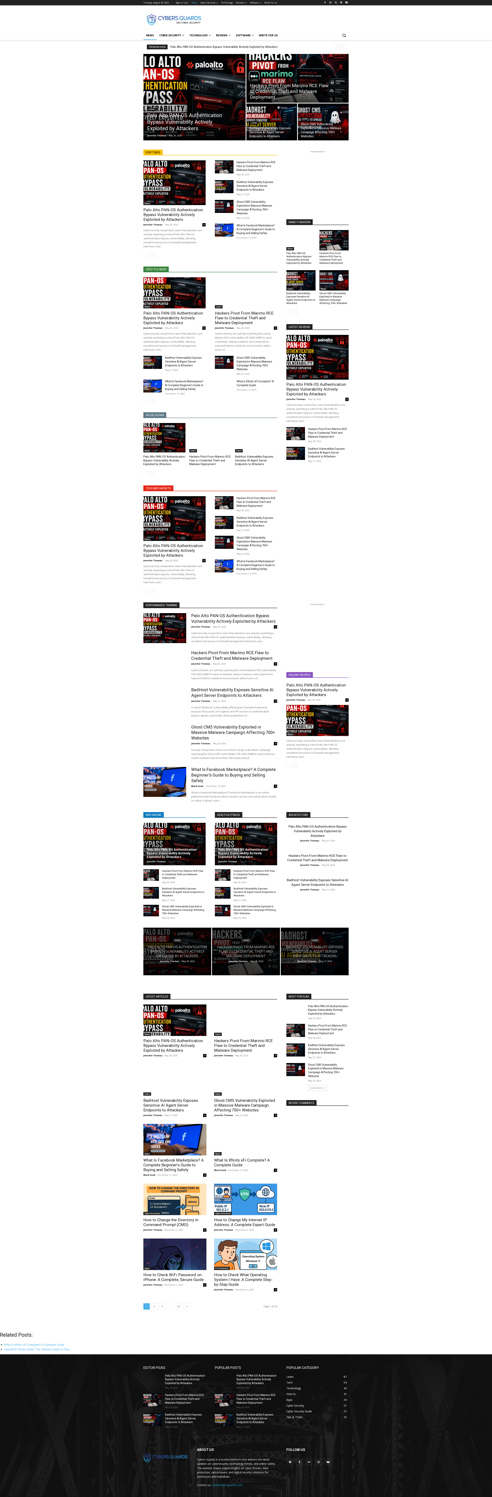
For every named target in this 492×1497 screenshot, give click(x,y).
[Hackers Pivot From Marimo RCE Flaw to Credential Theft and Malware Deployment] (297, 78)
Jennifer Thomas (152, 224)
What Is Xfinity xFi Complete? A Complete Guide (242, 1162)
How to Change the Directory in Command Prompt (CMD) (170, 1222)
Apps (147, 1153)
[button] (344, 35)
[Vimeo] (341, 3)
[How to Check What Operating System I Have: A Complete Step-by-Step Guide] (245, 1254)
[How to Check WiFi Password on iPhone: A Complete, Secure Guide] (174, 1254)
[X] (336, 3)
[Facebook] (325, 3)
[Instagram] (330, 3)
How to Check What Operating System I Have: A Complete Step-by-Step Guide (243, 1280)
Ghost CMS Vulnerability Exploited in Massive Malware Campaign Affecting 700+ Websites (333, 298)
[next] (342, 47)
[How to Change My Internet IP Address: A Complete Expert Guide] (245, 1199)
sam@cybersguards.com (227, 1485)
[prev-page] (145, 254)
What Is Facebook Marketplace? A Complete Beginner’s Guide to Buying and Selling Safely (256, 229)
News (151, 109)
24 (178, 1306)
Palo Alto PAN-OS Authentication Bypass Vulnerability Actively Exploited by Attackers (224, 47)
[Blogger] (290, 1462)
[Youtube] (346, 3)
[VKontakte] (328, 1462)
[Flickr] (309, 1462)
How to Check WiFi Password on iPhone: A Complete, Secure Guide (173, 1277)
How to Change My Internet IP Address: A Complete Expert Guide (244, 1222)
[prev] (336, 47)
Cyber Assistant (152, 1213)
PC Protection (222, 1268)
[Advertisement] (275, 19)
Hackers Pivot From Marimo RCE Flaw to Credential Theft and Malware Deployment (256, 166)
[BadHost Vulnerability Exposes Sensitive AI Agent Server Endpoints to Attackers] (271, 121)
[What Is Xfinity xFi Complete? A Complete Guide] (224, 385)
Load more (316, 1088)
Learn (254, 80)
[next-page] (152, 254)
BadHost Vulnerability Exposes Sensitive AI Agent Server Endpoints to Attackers (255, 186)
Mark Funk (197, 786)
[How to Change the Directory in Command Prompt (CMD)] (174, 1199)
